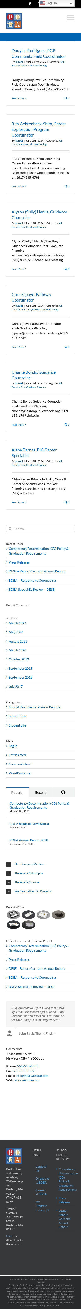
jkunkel (19, 61)
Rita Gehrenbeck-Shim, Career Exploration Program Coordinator (39, 129)
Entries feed (17, 755)
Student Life (17, 725)
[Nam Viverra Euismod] (58, 915)
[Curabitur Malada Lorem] (13, 925)
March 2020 (17, 650)
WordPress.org (19, 773)
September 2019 (20, 668)
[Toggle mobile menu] (71, 17)
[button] (40, 864)
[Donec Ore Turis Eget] (13, 915)
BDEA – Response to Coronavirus (33, 580)
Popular (17, 792)
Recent (40, 792)
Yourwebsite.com (27, 1080)
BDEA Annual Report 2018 (29, 840)
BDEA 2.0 (26, 309)
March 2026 (17, 623)
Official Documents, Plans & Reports (34, 707)
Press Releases (19, 562)
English (51, 3)
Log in (13, 746)
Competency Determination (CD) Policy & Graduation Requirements (39, 805)
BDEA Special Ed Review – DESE (31, 589)
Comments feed (20, 764)
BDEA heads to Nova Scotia (29, 823)
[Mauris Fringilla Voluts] (28, 915)
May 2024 (16, 632)
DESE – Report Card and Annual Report (37, 571)
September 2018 (20, 677)
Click (9, 1236)
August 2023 (18, 641)
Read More (18, 98)
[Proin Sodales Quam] (43, 915)
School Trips (17, 716)
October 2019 (19, 659)
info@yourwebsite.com (32, 1075)
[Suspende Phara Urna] (28, 925)
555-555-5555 (27, 1066)
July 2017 (16, 686)
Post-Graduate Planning (34, 65)
